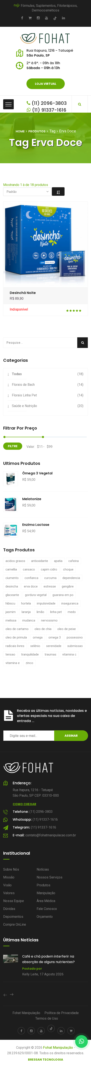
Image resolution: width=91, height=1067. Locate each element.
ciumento (12, 578)
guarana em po (62, 595)
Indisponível (19, 309)
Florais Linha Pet (24, 395)
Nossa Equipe (13, 901)
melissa (11, 620)
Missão (8, 877)
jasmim (11, 612)
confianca (31, 578)
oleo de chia (42, 629)
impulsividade (46, 603)
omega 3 (54, 637)
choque (68, 569)
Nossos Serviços (49, 877)
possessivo (75, 637)
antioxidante (39, 561)
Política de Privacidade (61, 1013)
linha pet (56, 612)
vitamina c (69, 654)
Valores (9, 893)
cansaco (29, 569)
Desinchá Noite (23, 292)
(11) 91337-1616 (48, 110)
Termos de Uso (46, 1018)
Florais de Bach (23, 385)
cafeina (73, 561)
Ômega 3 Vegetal (37, 473)
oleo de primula (16, 637)
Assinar (71, 736)
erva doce (31, 586)
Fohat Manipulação (26, 1013)
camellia (11, 569)
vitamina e (13, 663)
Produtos (37, 131)
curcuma (50, 578)
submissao (75, 646)
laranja (26, 612)
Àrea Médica (46, 901)
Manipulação (46, 893)
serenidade (53, 646)
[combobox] (27, 191)
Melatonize (31, 499)
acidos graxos (15, 561)
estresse (50, 586)
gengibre (68, 586)
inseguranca (69, 603)
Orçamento (45, 917)
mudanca (28, 620)
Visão (7, 885)
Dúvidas (9, 909)
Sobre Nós (11, 869)
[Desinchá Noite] (45, 244)
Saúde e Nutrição (24, 406)
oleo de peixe (66, 629)
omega (38, 637)
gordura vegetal (36, 595)
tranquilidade (30, 654)
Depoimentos (13, 917)
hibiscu (10, 603)
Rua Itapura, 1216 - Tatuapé (49, 50)
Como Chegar (24, 804)
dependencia (71, 578)
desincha (12, 586)
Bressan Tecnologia (45, 1059)
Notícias (43, 869)
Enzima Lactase (35, 524)
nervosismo (49, 620)
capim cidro (49, 569)
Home (20, 131)
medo (72, 612)
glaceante (12, 595)
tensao (10, 654)
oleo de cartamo (17, 629)
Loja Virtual (45, 84)
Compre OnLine (14, 924)
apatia (58, 561)
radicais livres (15, 646)
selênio (35, 646)
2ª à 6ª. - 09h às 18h (43, 63)
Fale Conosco (47, 909)
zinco (29, 663)
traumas (50, 654)
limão (40, 612)
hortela (26, 603)
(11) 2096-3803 (48, 103)
